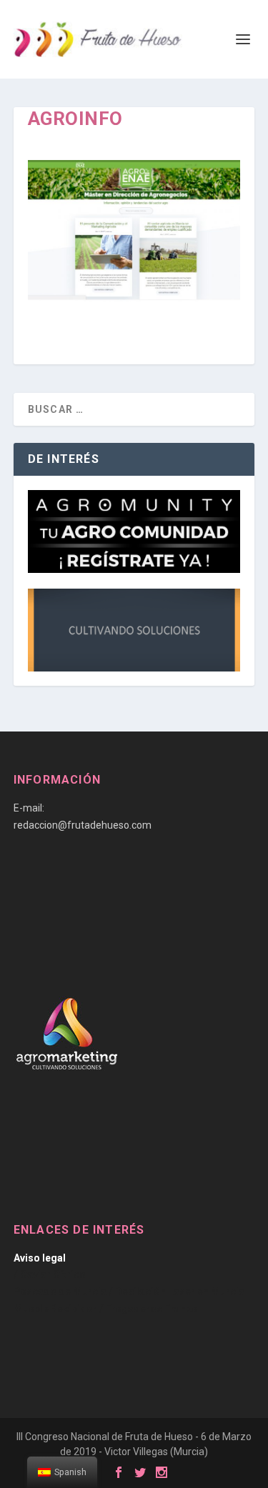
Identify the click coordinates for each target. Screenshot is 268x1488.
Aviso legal (40, 1258)
